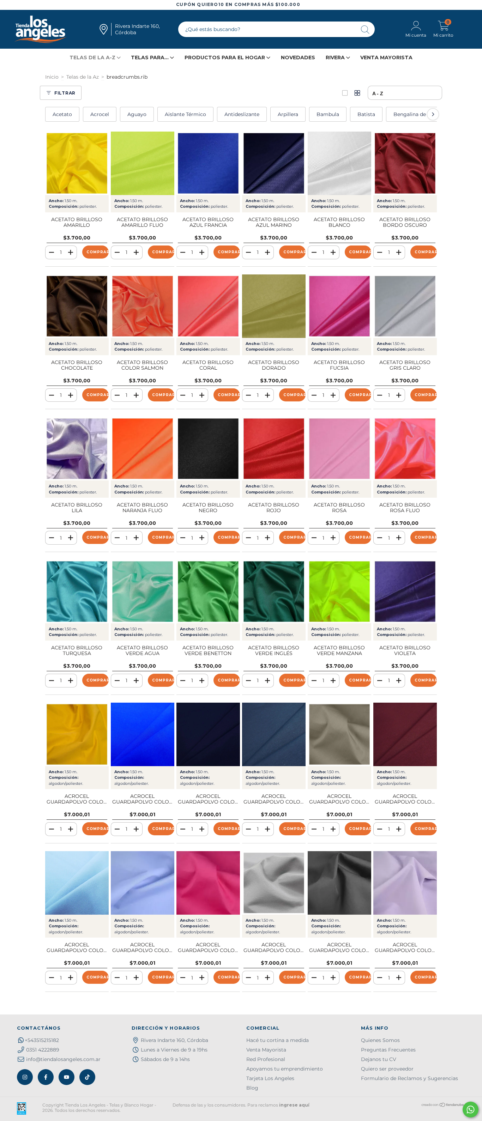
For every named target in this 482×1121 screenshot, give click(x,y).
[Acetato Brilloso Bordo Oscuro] (405, 163)
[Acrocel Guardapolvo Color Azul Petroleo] (274, 734)
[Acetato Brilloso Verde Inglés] (274, 591)
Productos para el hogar (225, 57)
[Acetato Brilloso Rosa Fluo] (405, 448)
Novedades (298, 57)
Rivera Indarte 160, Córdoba (174, 1040)
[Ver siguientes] (433, 114)
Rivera (336, 57)
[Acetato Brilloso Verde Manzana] (339, 591)
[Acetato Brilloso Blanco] (339, 163)
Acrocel (99, 114)
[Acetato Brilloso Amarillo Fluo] (142, 163)
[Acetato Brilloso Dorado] (274, 306)
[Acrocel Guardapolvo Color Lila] (405, 883)
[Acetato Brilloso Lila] (77, 448)
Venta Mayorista (386, 57)
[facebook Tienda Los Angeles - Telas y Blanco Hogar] (46, 1077)
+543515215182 (42, 1040)
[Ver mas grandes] (344, 92)
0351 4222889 (42, 1050)
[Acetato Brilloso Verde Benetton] (208, 591)
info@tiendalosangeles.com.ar (63, 1059)
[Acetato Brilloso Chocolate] (77, 306)
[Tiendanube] (443, 1105)
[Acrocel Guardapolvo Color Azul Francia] (142, 734)
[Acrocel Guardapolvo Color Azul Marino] (208, 734)
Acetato (62, 114)
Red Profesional (265, 1059)
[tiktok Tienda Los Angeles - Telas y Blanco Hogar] (87, 1077)
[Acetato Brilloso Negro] (208, 448)
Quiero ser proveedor (387, 1069)
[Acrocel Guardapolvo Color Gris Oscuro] (339, 883)
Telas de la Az (82, 77)
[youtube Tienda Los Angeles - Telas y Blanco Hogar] (66, 1077)
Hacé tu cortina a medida (277, 1040)
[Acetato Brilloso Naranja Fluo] (142, 448)
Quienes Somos (380, 1040)
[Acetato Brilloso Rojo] (274, 448)
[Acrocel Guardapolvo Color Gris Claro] (274, 883)
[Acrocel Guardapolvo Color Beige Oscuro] (339, 734)
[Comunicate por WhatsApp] (470, 1109)
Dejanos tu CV (378, 1059)
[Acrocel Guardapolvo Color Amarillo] (77, 734)
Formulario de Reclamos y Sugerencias (409, 1078)
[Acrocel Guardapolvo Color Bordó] (405, 734)
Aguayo (136, 114)
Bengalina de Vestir (417, 114)
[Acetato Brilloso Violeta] (405, 591)
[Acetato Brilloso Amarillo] (77, 163)
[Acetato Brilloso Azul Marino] (274, 163)
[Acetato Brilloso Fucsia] (339, 306)
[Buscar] (365, 30)
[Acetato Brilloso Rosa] (339, 448)
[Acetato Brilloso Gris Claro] (405, 306)
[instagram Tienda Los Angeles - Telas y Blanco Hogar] (25, 1077)
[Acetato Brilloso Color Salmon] (142, 306)
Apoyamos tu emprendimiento (284, 1069)
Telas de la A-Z (93, 57)
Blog (252, 1088)
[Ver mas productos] (357, 92)
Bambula (328, 114)
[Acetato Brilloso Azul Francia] (208, 163)
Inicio (52, 77)
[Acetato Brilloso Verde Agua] (142, 591)
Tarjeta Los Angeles (270, 1078)
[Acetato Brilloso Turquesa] (77, 591)
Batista (366, 114)
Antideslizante (241, 114)
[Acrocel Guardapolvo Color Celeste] (77, 883)
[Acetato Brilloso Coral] (208, 306)
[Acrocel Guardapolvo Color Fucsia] (208, 883)
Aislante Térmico (185, 114)
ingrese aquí (294, 1105)
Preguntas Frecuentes (388, 1050)
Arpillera (288, 114)
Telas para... (150, 57)
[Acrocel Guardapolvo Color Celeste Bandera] (142, 883)
